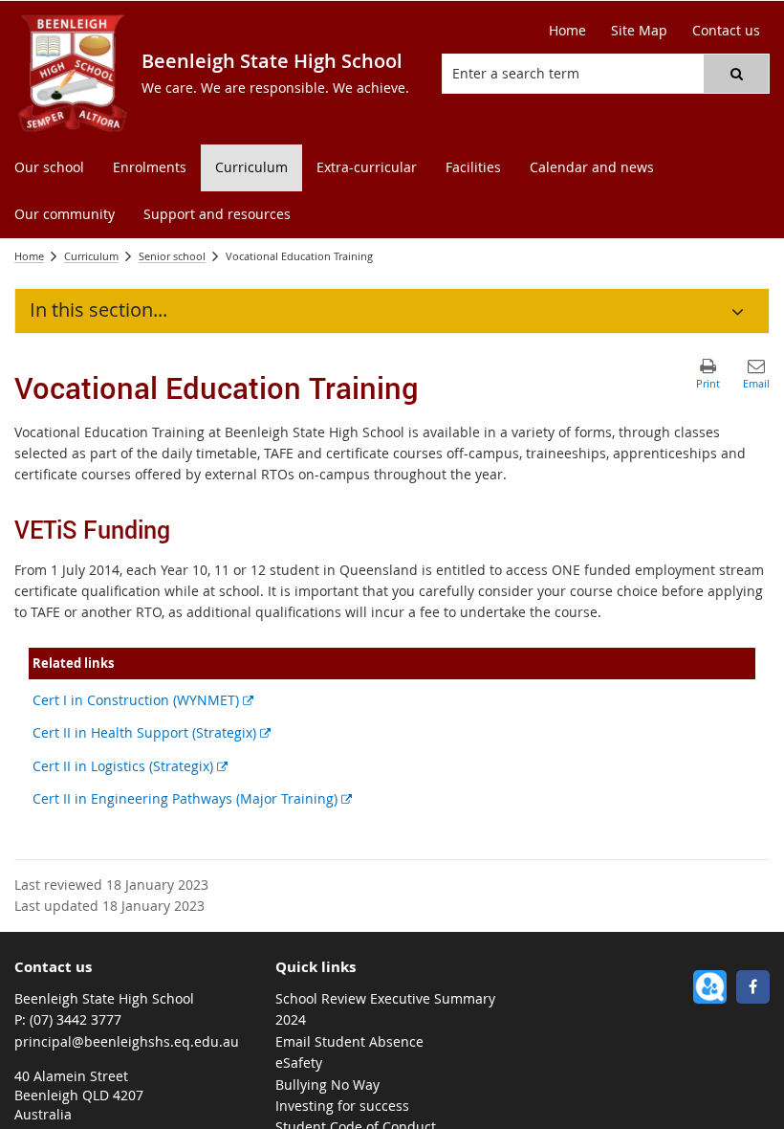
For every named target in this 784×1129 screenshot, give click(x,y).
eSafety (298, 1062)
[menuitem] (49, 167)
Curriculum (91, 256)
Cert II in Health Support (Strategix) (152, 732)
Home (29, 256)
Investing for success (342, 1105)
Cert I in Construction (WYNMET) (143, 700)
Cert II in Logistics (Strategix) (130, 766)
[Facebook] (753, 987)
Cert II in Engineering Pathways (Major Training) (192, 798)
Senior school (172, 256)
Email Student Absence (349, 1041)
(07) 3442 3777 (75, 1019)
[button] (736, 74)
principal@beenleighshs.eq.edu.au (126, 1041)
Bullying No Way (327, 1084)
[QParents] (710, 987)
